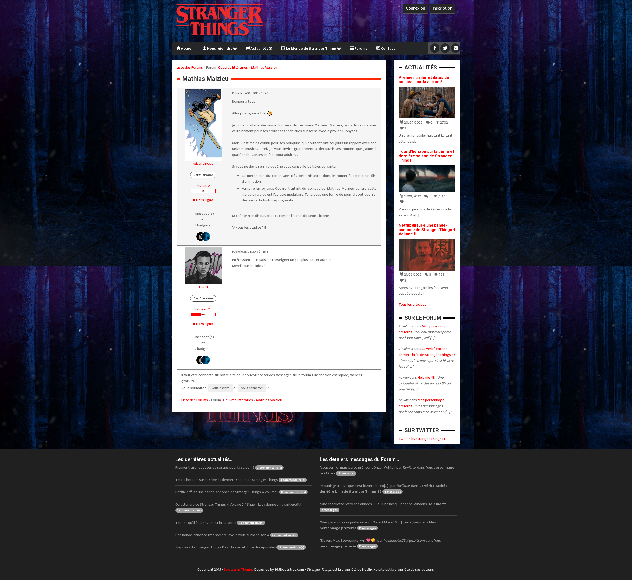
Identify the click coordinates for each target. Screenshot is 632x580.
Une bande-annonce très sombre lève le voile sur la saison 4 (235, 535)
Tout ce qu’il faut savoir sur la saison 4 (219, 523)
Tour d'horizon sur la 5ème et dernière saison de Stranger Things (426, 156)
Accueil (186, 48)
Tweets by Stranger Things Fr (422, 439)
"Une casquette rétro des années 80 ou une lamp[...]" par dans (383, 506)
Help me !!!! (426, 377)
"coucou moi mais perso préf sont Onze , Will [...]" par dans (387, 470)
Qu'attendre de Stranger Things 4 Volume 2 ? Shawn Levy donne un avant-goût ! (238, 507)
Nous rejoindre (219, 48)
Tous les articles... (413, 304)
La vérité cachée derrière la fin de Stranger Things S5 (427, 352)
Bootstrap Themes (239, 569)
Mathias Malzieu (264, 67)
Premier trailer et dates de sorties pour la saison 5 (424, 79)
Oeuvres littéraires (233, 67)
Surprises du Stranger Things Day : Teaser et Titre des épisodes (239, 547)
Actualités (259, 48)
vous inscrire (220, 388)
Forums (360, 48)
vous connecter (252, 388)
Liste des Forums (190, 67)
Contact (387, 48)
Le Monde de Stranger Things (311, 48)
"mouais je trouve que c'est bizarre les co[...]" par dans (384, 489)
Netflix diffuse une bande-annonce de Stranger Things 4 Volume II (427, 229)
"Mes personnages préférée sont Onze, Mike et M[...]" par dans (378, 525)
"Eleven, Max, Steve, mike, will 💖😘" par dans (380, 543)
